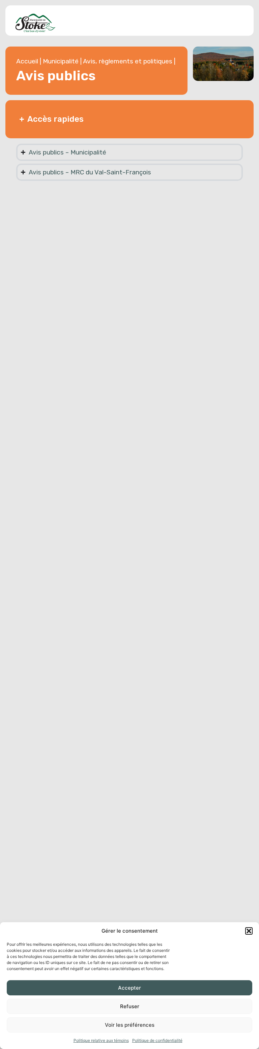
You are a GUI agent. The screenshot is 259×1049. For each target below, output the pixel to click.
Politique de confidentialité (157, 1040)
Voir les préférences (129, 1025)
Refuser (129, 1006)
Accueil (27, 61)
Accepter (129, 988)
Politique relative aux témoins (101, 1040)
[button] (249, 931)
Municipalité (61, 61)
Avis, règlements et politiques (127, 61)
